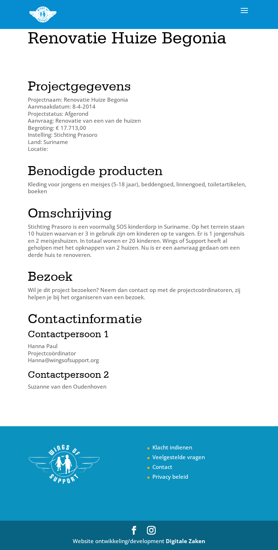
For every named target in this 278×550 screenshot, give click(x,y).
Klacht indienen (172, 447)
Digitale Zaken (185, 541)
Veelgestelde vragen (178, 457)
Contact (162, 466)
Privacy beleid (170, 476)
